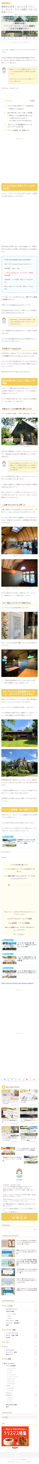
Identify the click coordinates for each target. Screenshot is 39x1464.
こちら (21, 934)
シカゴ (10, 1372)
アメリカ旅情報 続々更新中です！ (19, 130)
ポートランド (11, 1379)
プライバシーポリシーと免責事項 (18, 1459)
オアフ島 (10, 1388)
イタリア (10, 1400)
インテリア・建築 (6, 3)
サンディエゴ (11, 1368)
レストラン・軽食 (21, 1352)
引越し (10, 1318)
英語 (21, 1325)
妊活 (9, 1316)
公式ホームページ (17, 305)
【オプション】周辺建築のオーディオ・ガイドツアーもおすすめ (21, 126)
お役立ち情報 (21, 1311)
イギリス (10, 1398)
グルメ (20, 1346)
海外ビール (21, 1354)
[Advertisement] (19, 160)
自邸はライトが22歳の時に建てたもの (20, 115)
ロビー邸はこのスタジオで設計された (20, 120)
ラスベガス (11, 1381)
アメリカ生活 (20, 1306)
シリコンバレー (12, 1374)
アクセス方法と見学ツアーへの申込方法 (21, 106)
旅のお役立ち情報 (21, 1404)
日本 (21, 1407)
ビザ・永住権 (11, 1314)
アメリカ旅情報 (21, 1365)
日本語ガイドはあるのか (16, 109)
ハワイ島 (10, 1390)
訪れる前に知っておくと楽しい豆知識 (20, 112)
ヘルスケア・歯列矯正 (21, 1323)
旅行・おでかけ (20, 1363)
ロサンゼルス (11, 1383)
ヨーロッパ (21, 1395)
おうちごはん (21, 1350)
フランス (10, 1402)
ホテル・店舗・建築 (21, 1335)
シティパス (16, 878)
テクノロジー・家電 (21, 1320)
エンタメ (20, 1342)
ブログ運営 (20, 1359)
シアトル (10, 1370)
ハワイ (21, 1385)
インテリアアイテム (21, 1333)
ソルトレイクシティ (13, 1376)
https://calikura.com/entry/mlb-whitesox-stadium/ (17, 983)
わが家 (21, 1337)
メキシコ (21, 1393)
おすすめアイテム (21, 1309)
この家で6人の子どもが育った (18, 118)
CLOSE (32, 100)
